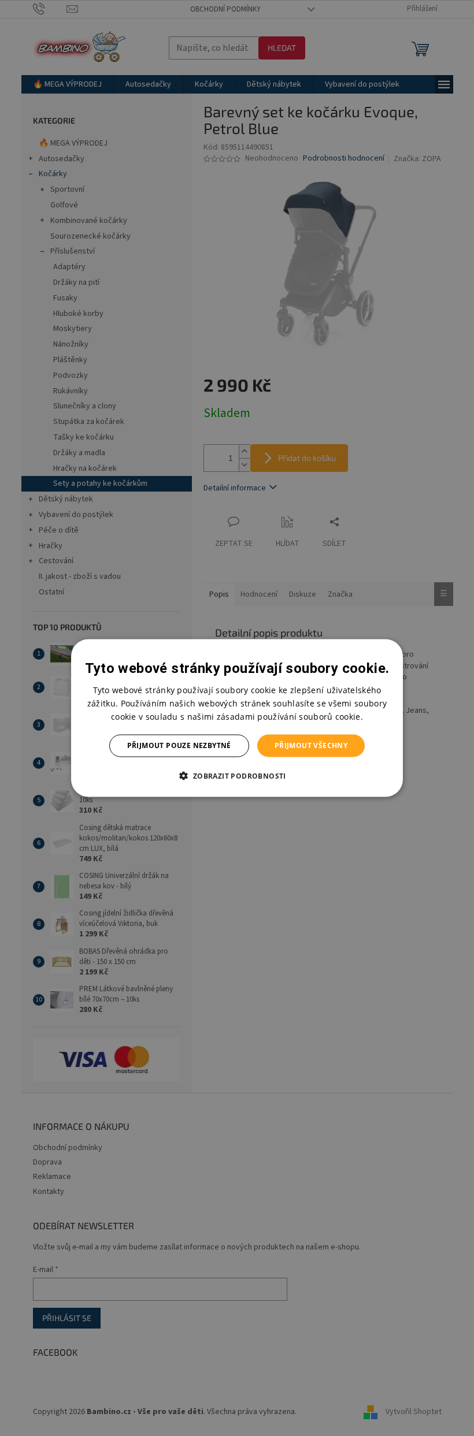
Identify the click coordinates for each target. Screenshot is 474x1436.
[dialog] (237, 718)
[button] (237, 775)
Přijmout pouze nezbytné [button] (179, 745)
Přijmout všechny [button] (311, 745)
